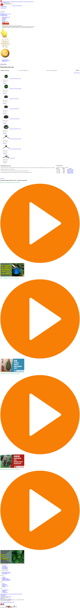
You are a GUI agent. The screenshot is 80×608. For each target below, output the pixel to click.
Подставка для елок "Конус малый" (15, 78)
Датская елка (4, 565)
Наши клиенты (4, 61)
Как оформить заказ (5, 21)
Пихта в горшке (4, 573)
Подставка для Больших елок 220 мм (15, 148)
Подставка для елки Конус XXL (15, 118)
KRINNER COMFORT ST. (6, 579)
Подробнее (4, 83)
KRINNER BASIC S (5, 578)
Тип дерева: (20, 70)
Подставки (4, 19)
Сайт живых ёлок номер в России (6, 596)
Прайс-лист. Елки (5, 59)
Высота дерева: (49, 70)
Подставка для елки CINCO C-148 (15, 128)
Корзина (2, 2)
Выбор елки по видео (5, 23)
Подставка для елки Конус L (14, 98)
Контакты (31, 1)
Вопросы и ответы (22, 1)
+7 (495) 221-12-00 (3, 7)
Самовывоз (4, 18)
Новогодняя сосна (5, 567)
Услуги (3, 20)
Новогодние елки (9, 1)
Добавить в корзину (70, 169)
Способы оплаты (5, 592)
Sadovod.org (4, 1)
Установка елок (4, 584)
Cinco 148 (3, 577)
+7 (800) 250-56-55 (3, 8)
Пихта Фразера (4, 566)
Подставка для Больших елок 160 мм (15, 138)
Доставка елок (27, 1)
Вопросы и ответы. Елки (6, 60)
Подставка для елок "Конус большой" (15, 88)
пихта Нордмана (4, 568)
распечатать (2, 178)
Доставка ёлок (4, 590)
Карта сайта (2, 598)
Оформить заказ (6, 2)
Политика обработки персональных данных (7, 602)
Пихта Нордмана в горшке (6, 572)
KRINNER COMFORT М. (6, 580)
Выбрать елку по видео (15, 1)
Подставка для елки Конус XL (14, 108)
